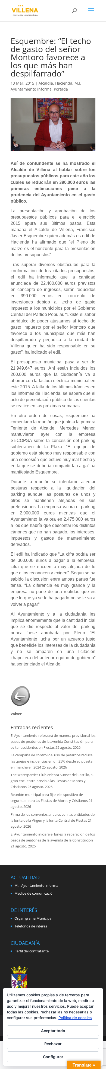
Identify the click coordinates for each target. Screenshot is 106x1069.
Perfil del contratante (31, 951)
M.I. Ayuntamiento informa (36, 885)
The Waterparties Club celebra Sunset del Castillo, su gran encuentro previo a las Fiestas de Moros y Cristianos (53, 780)
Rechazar (53, 1043)
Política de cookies (75, 1017)
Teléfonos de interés (30, 926)
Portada (61, 89)
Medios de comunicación (34, 893)
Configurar (53, 1056)
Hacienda (63, 83)
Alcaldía (46, 83)
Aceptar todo (53, 1030)
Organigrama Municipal (33, 918)
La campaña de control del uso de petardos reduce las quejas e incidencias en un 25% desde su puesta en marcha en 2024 (51, 761)
